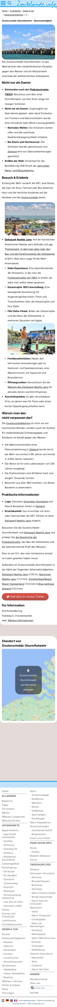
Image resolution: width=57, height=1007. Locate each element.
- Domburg (36, 930)
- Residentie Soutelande (9, 858)
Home (5, 791)
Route (33, 847)
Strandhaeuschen (12, 924)
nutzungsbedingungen (27, 1000)
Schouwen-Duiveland (35, 501)
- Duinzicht (8, 879)
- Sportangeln (38, 814)
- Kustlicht (8, 887)
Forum (33, 859)
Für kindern (8, 808)
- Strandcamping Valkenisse (11, 896)
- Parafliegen (37, 818)
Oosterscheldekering (18, 423)
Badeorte (7, 800)
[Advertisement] (28, 630)
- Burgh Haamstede (41, 896)
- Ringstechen (38, 834)
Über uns (35, 983)
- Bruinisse (36, 885)
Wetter (6, 812)
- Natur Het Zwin (39, 969)
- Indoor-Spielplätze (13, 973)
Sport (33, 791)
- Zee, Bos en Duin (12, 901)
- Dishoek (35, 941)
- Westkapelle (38, 934)
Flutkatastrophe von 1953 (22, 277)
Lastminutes (9, 920)
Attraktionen (9, 965)
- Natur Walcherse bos (42, 938)
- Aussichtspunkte (12, 961)
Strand (6, 934)
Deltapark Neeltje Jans (18, 239)
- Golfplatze (36, 810)
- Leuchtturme (10, 957)
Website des (28, 387)
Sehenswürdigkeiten (13, 938)
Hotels (5, 909)
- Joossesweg (10, 883)
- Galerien (7, 946)
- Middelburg (37, 949)
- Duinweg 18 (9, 848)
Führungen (8, 992)
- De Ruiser (8, 871)
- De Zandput (9, 875)
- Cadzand (36, 965)
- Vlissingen (36, 945)
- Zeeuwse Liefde (12, 905)
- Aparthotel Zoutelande (9, 836)
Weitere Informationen (20, 620)
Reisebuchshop (38, 979)
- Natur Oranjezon (40, 915)
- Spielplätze (9, 969)
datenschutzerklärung (45, 1000)
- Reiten (34, 806)
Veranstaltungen (39, 826)
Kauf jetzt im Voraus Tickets (27, 596)
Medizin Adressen (40, 855)
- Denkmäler (9, 949)
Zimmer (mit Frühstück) (9, 915)
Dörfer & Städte (11, 985)
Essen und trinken (40, 838)
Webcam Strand (11, 820)
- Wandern (36, 802)
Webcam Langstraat (13, 816)
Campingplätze (10, 863)
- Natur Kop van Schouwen (39, 902)
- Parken (35, 851)
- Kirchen (7, 953)
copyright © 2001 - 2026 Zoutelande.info (27, 1003)
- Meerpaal (8, 891)
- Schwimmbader (39, 795)
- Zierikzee (36, 889)
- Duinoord (8, 844)
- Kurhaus (7, 852)
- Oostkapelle (37, 919)
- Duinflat (7, 841)
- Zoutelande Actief (41, 830)
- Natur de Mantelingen (37, 925)
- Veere (34, 911)
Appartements (10, 830)
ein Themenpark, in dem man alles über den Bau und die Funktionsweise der (30, 249)
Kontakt (34, 992)
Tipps (5, 804)
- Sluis (33, 961)
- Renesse (35, 877)
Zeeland (12, 151)
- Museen (7, 942)
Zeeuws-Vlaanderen (41, 953)
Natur (5, 989)
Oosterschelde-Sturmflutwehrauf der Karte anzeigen (29, 682)
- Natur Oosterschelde (43, 892)
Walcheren (36, 907)
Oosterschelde (29, 197)
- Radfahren (37, 798)
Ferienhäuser (9, 867)
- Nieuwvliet (37, 957)
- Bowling (7, 977)
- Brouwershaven (40, 881)
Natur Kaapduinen (40, 822)
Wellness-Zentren (12, 981)
